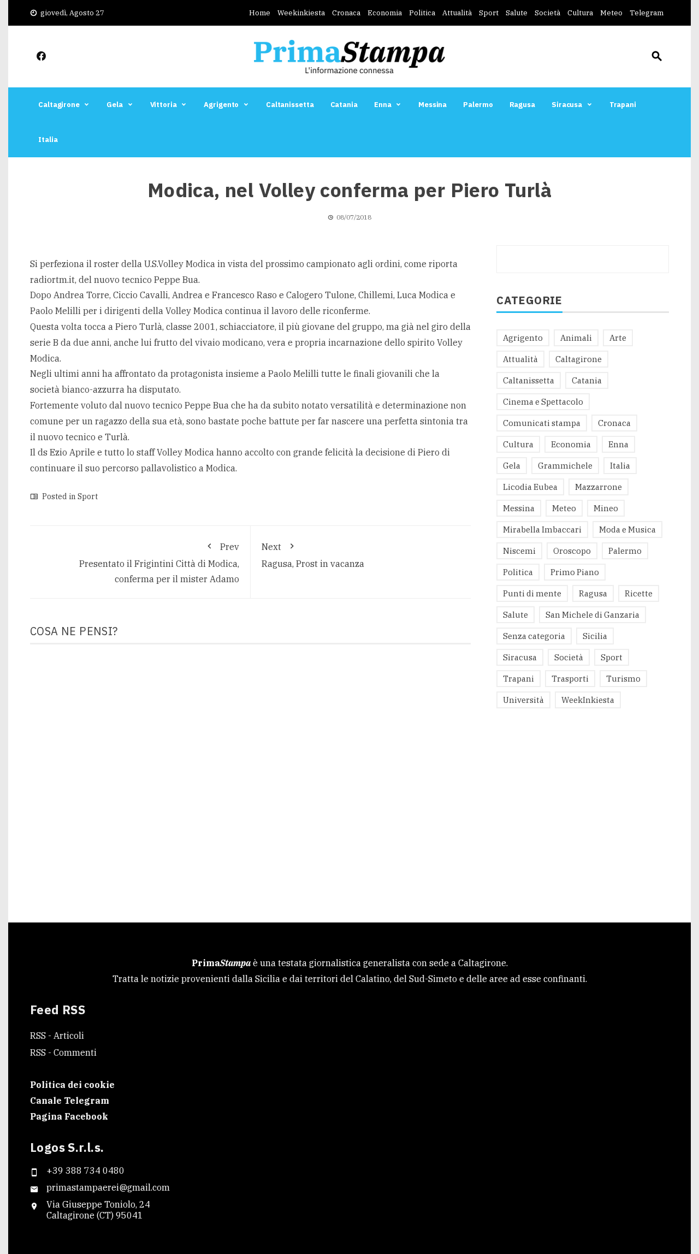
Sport (489, 12)
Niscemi (519, 551)
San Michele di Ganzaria (592, 615)
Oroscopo (572, 551)
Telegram (647, 12)
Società (547, 12)
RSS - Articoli (57, 1035)
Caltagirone (59, 104)
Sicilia (595, 636)
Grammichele (565, 465)
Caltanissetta (290, 104)
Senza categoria (534, 636)
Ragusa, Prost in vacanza (313, 555)
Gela (114, 104)
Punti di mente (532, 593)
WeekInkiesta (587, 700)
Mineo (606, 508)
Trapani (622, 104)
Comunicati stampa (541, 423)
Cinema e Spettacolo (543, 402)
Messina (432, 104)
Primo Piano (574, 572)
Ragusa (522, 104)
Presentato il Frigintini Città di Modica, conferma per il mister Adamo (159, 562)
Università (523, 700)
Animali (576, 338)
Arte (617, 338)
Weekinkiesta (301, 12)
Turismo (623, 678)
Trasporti (570, 678)
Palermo (478, 104)
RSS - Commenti (63, 1052)
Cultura (580, 12)
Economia (385, 12)
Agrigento (221, 104)
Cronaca (346, 12)
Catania (344, 104)
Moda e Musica (627, 529)
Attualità (457, 12)
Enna (383, 104)
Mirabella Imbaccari (542, 529)
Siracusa (567, 104)
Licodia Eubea (530, 487)
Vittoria (163, 104)
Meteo (611, 12)
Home (259, 12)
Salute (517, 12)
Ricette (639, 593)
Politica (422, 12)
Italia (47, 139)
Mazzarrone (598, 487)
